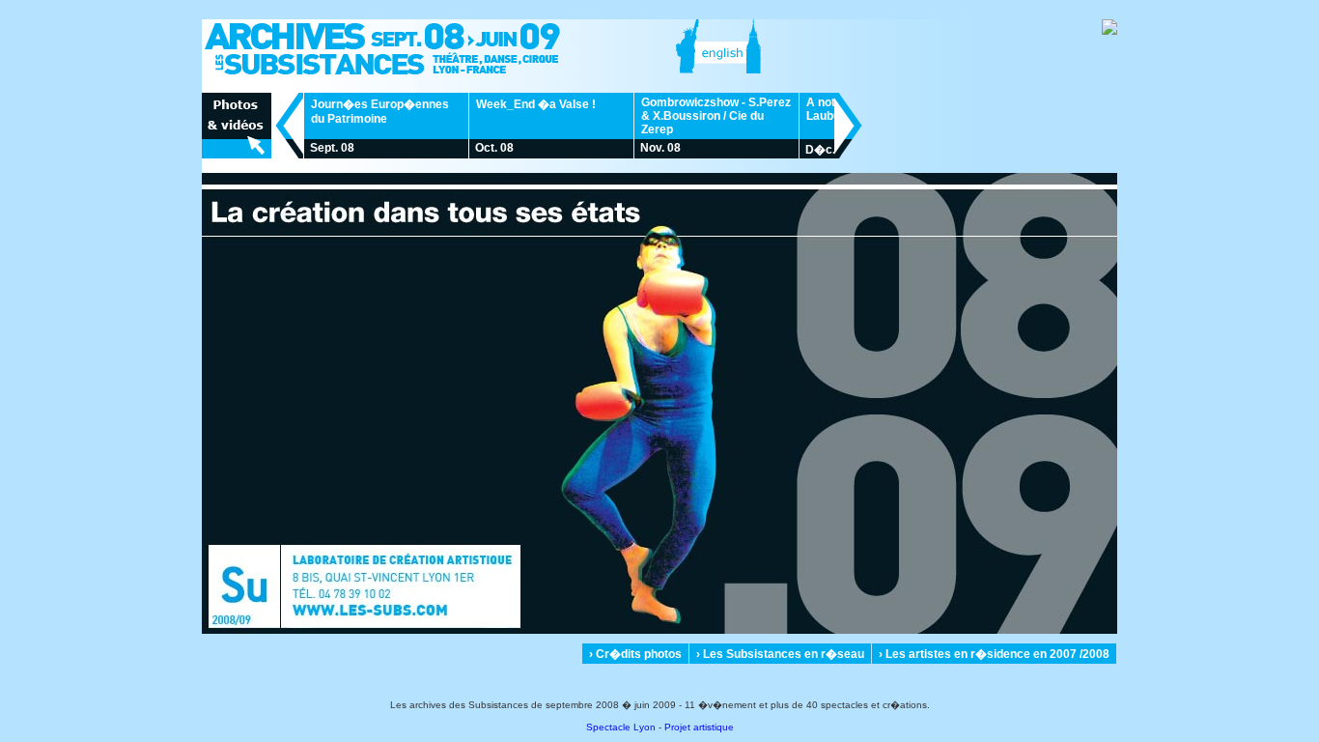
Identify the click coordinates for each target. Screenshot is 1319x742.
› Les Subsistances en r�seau (780, 654)
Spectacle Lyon (621, 727)
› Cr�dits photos (635, 654)
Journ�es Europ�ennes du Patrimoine (380, 112)
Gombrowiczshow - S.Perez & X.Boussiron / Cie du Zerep (716, 116)
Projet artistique (699, 727)
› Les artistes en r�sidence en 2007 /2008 (994, 654)
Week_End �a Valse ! (536, 104)
